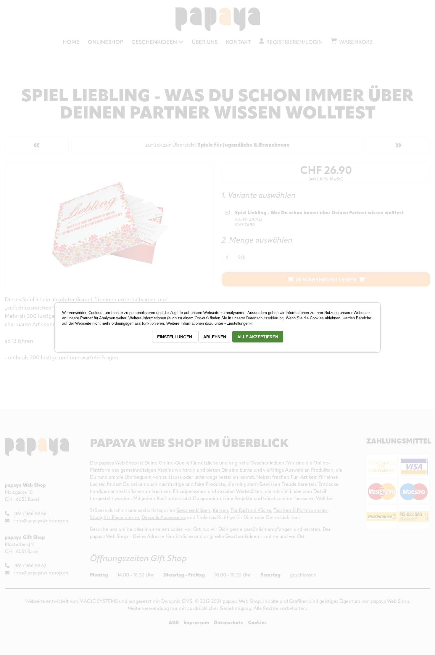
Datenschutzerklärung (264, 318)
